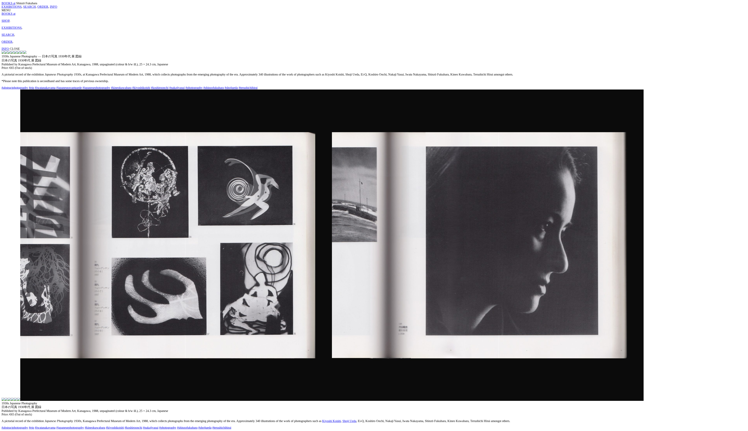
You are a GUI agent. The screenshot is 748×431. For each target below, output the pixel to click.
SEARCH (29, 6)
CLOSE (15, 48)
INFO (53, 6)
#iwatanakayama (45, 87)
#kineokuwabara (121, 87)
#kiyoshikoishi (141, 87)
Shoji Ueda (349, 421)
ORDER (42, 6)
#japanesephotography (96, 87)
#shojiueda (231, 87)
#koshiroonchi (159, 87)
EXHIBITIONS (12, 6)
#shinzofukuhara (213, 87)
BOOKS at (8, 3)
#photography (194, 87)
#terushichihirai (248, 87)
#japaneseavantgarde (69, 87)
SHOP (5, 20)
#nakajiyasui (177, 87)
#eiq (31, 87)
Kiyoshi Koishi (331, 421)
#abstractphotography (15, 87)
